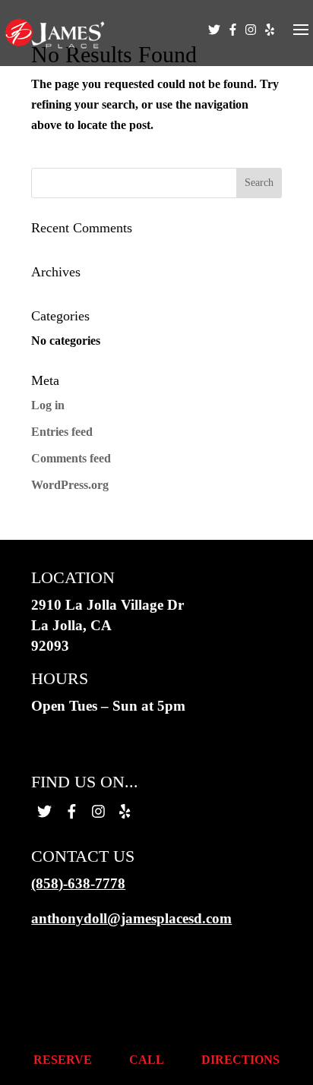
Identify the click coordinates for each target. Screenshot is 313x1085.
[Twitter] (214, 42)
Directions (240, 1059)
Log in (48, 405)
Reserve (62, 1059)
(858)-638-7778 (78, 883)
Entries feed (62, 431)
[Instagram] (250, 42)
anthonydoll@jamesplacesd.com (131, 918)
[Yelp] (269, 42)
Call (146, 1059)
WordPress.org (70, 484)
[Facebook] (232, 42)
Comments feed (71, 458)
